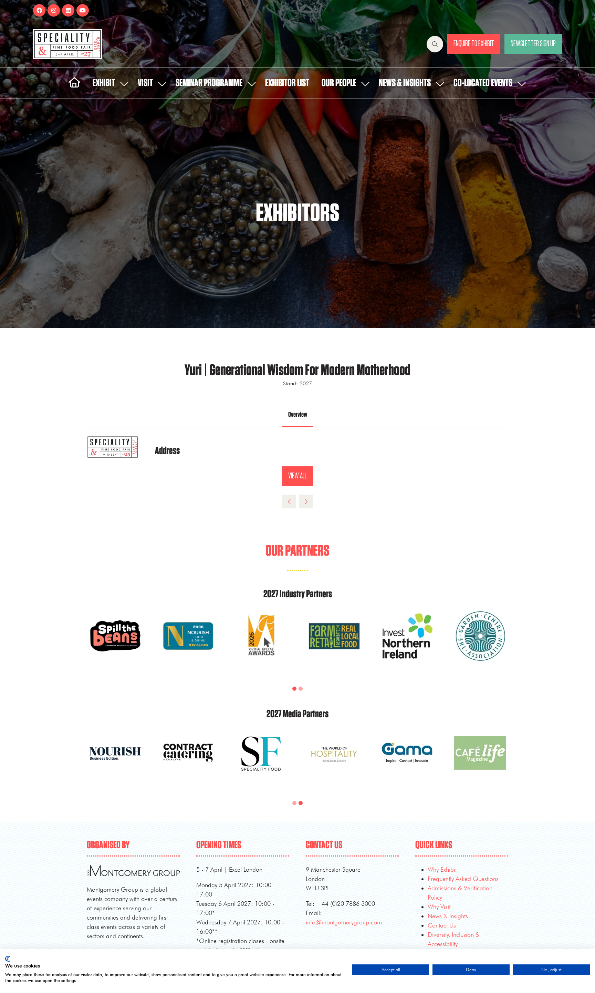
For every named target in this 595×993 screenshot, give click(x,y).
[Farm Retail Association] (334, 644)
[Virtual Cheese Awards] (261, 644)
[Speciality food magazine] (407, 761)
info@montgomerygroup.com (344, 922)
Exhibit (104, 83)
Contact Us (442, 925)
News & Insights (405, 83)
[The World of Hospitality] (480, 761)
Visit (145, 83)
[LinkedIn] (68, 10)
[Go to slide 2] (301, 689)
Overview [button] (297, 414)
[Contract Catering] (334, 761)
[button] (435, 44)
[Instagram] (54, 10)
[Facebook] (39, 10)
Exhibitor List (287, 83)
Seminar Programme (209, 83)
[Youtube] (82, 10)
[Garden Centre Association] (480, 644)
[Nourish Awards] (188, 644)
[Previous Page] (289, 501)
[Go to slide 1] (294, 689)
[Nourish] (261, 761)
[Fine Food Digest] (115, 761)
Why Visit (439, 906)
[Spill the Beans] (115, 644)
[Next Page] (306, 501)
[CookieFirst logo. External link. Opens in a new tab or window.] (7, 959)
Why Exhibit (442, 869)
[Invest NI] (407, 644)
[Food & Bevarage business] (188, 761)
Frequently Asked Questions (463, 878)
